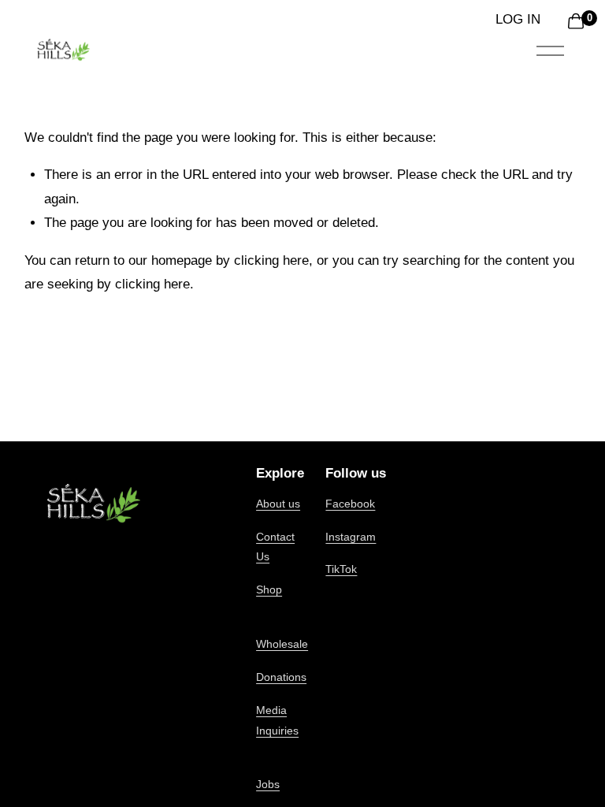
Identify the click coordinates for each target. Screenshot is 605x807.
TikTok (341, 569)
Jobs (268, 784)
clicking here (271, 260)
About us (278, 503)
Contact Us (275, 546)
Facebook (350, 503)
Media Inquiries (277, 720)
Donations (281, 677)
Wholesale (282, 644)
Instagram (350, 536)
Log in (518, 19)
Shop (269, 589)
